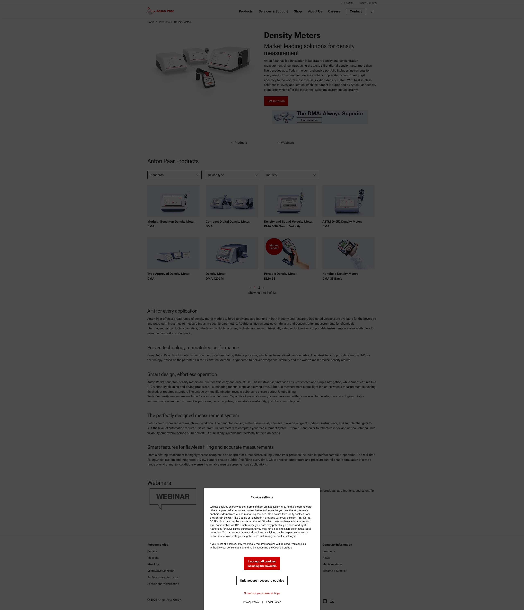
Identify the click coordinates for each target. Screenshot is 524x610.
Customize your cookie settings (262, 593)
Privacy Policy (251, 601)
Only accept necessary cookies (262, 580)
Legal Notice (273, 601)
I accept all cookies (262, 563)
